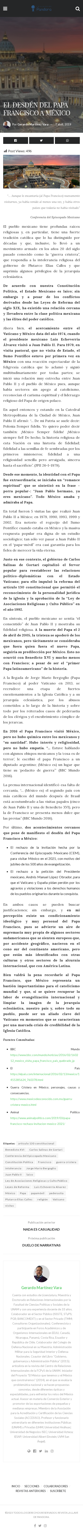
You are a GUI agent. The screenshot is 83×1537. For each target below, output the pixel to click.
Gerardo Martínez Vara (32, 124)
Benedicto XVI (14, 1149)
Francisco (44, 1162)
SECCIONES (31, 1486)
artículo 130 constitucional (36, 1143)
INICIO (15, 1486)
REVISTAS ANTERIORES (31, 1491)
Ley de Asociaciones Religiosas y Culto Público (36, 1180)
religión (42, 1199)
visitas (9, 1205)
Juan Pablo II (13, 1174)
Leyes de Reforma (17, 1187)
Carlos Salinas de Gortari (46, 1149)
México (10, 1193)
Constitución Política (19, 1162)
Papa (23, 1193)
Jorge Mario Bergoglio (41, 1168)
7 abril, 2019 (63, 124)
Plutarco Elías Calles (19, 1199)
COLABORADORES (56, 1486)
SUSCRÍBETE (58, 1491)
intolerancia (13, 1168)
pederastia (56, 1193)
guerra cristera (66, 1162)
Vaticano (58, 1199)
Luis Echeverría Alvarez (50, 1187)
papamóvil (37, 1193)
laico (30, 1174)
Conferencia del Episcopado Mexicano (30, 1155)
